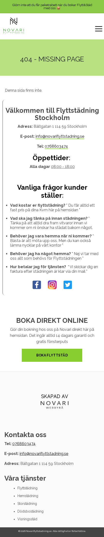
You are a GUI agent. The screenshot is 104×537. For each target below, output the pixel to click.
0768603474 (56, 146)
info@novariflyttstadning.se (60, 136)
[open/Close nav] (98, 29)
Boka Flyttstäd (52, 355)
